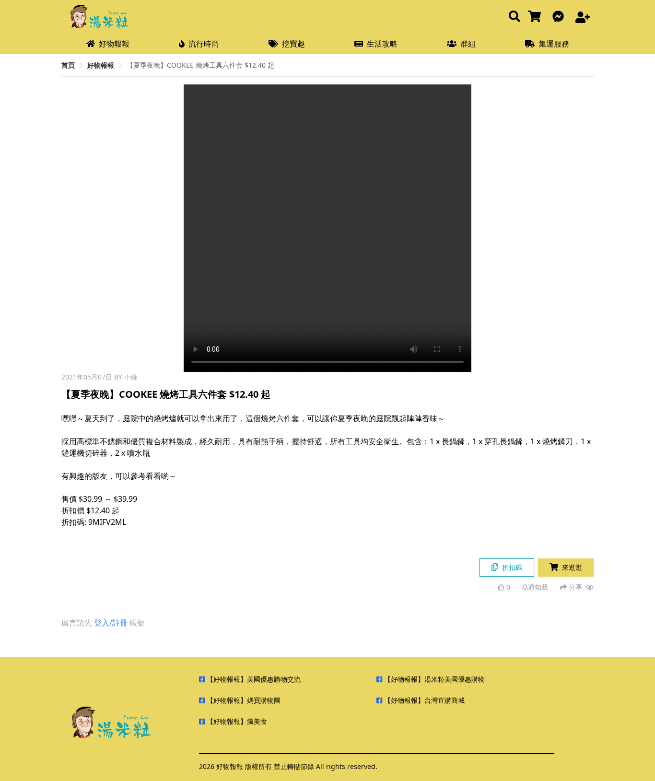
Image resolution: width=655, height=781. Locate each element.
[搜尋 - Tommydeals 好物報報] (514, 17)
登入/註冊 (111, 622)
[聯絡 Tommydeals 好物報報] (560, 17)
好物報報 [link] (100, 65)
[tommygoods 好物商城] (536, 17)
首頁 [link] (68, 65)
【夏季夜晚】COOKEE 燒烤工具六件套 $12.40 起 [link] (200, 65)
